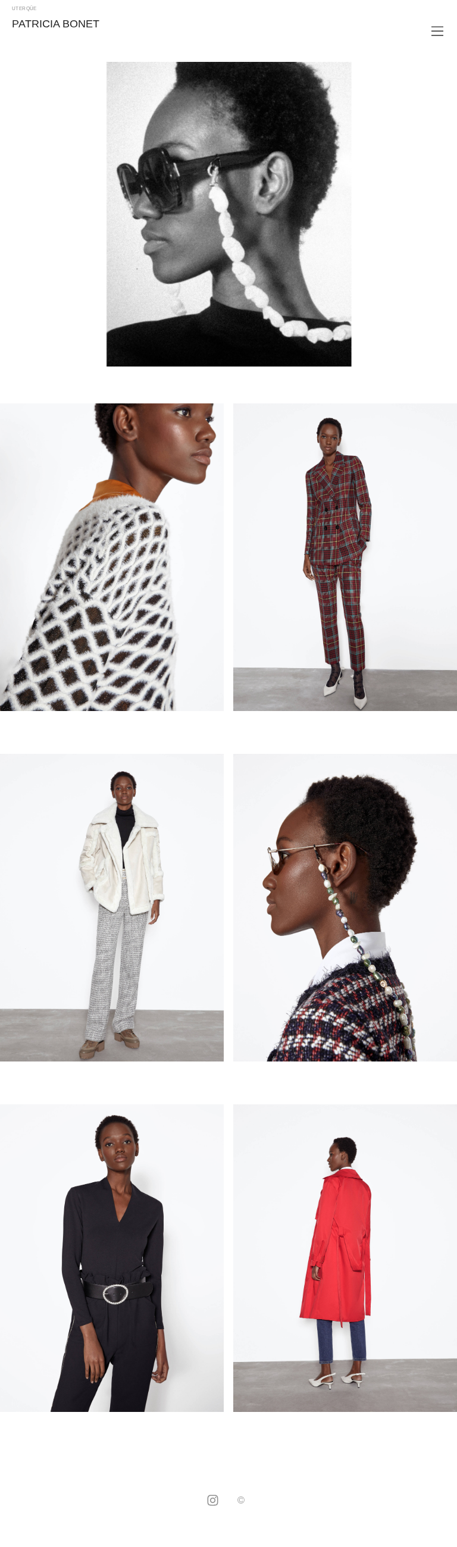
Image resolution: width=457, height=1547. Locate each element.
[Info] (241, 1501)
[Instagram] (213, 1501)
